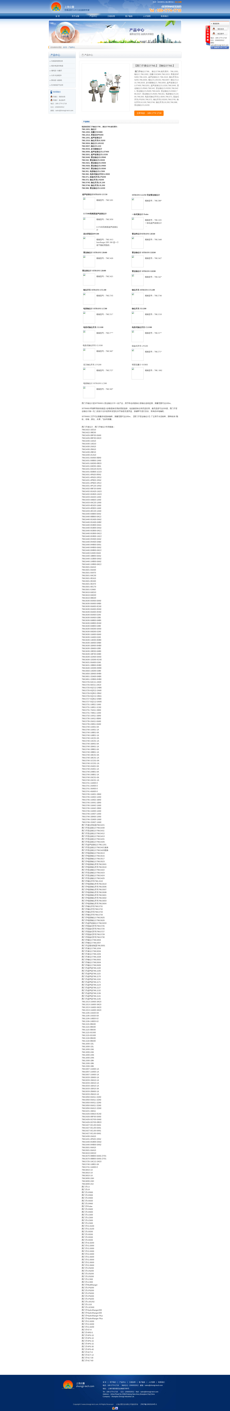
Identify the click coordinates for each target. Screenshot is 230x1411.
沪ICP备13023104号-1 (149, 1404)
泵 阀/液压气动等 (57, 85)
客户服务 (129, 16)
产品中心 (93, 16)
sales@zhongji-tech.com (219, 45)
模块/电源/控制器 (57, 66)
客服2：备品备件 (59, 100)
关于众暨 (75, 16)
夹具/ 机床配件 (56, 75)
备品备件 (220, 34)
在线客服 (207, 36)
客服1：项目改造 (59, 97)
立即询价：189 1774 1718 (149, 113)
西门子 (137, 71)
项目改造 (220, 29)
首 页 (58, 16)
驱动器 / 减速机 (56, 80)
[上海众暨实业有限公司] (69, 1)
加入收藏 (178, 2)
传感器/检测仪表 (57, 61)
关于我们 (113, 1382)
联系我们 (164, 16)
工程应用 (111, 16)
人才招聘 (147, 16)
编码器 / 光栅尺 (56, 71)
